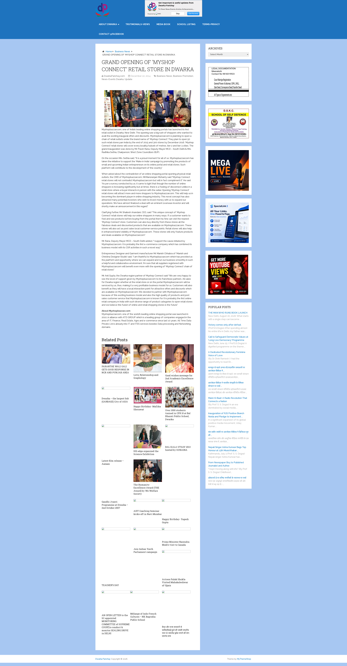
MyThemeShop (244, 659)
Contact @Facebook (111, 34)
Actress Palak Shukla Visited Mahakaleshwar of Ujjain (175, 582)
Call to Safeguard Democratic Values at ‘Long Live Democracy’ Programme (228, 338)
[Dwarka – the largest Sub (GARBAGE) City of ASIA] (116, 391)
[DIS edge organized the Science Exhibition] (148, 436)
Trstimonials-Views (138, 24)
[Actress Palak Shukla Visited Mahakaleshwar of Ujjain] (176, 563)
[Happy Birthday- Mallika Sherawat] (148, 395)
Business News (122, 51)
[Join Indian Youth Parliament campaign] (148, 537)
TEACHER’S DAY (110, 585)
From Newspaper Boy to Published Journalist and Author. (226, 464)
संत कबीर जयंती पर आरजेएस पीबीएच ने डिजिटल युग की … (228, 433)
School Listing (186, 24)
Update (128, 79)
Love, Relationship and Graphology (146, 376)
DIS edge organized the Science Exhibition (146, 453)
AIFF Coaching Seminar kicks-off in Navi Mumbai (148, 512)
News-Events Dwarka (113, 79)
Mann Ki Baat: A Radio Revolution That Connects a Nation (227, 400)
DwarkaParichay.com (114, 76)
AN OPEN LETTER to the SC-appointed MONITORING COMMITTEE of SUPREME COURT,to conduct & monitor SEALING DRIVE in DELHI (116, 624)
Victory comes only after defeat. (224, 325)
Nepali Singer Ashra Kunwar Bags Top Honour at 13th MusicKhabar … (227, 449)
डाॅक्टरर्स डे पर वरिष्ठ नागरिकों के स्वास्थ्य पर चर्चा (227, 477)
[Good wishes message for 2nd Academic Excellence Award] (179, 358)
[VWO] (158, 14)
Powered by (152, 14)
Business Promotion (183, 76)
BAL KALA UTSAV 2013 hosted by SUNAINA (178, 448)
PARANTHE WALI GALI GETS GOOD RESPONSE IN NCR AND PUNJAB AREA (115, 369)
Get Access (193, 13)
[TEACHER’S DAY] (116, 555)
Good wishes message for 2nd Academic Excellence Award (179, 378)
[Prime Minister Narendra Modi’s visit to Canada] (176, 533)
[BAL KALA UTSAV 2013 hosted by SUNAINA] (179, 434)
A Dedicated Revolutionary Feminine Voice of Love (226, 354)
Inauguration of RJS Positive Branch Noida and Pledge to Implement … (226, 415)
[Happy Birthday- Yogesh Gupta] (176, 507)
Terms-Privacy (211, 24)
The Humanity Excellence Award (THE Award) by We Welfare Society (146, 489)
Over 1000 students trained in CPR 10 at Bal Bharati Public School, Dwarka (177, 415)
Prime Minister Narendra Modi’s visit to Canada (175, 543)
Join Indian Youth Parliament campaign (145, 550)
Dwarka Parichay (102, 659)
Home (109, 51)
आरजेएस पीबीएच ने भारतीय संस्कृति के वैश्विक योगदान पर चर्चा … (226, 384)
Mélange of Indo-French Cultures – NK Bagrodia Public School (143, 616)
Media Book (163, 24)
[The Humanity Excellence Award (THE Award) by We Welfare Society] (148, 470)
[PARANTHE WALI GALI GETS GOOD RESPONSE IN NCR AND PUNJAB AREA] (116, 354)
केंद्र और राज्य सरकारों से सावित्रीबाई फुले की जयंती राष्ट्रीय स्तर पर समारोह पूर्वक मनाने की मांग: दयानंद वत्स (175, 631)
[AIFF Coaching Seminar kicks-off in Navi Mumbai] (148, 503)
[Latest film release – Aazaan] (116, 441)
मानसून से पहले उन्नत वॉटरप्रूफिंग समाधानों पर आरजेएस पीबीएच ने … (226, 369)
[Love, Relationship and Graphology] (148, 358)
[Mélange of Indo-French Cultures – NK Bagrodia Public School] (144, 601)
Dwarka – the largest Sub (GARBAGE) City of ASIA (115, 400)
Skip (178, 13)
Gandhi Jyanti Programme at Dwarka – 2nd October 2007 (115, 504)
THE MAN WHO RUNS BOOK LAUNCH (228, 312)
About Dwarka (108, 24)
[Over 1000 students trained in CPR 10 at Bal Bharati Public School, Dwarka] (179, 397)
